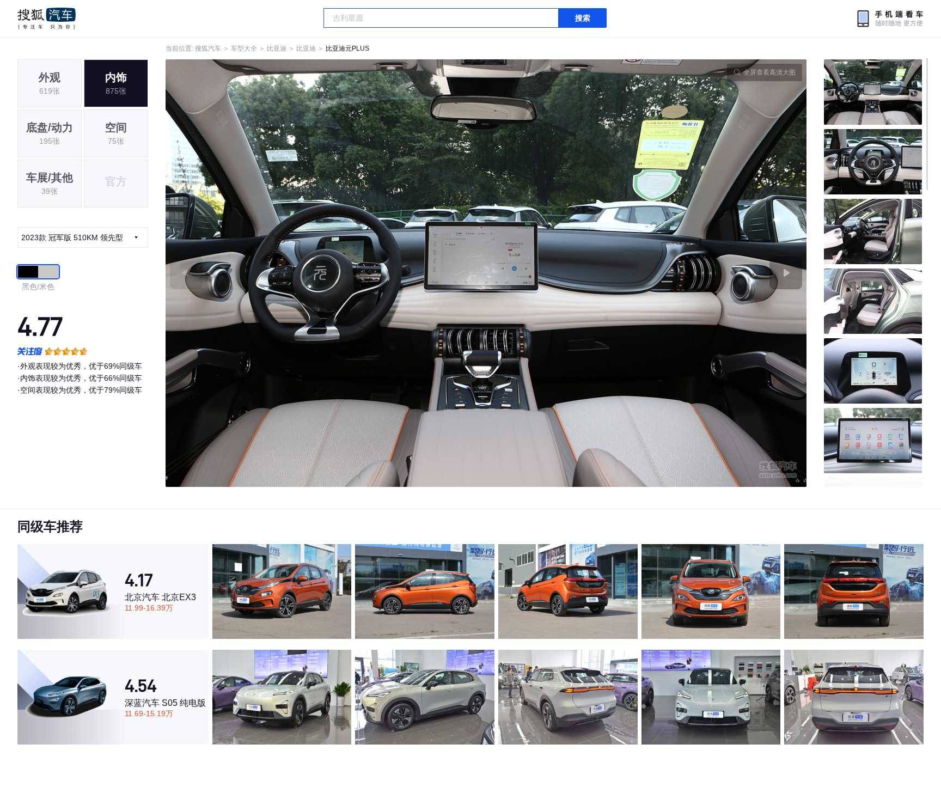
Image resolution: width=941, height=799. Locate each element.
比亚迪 (276, 48)
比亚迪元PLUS (347, 48)
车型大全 (244, 48)
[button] (326, 273)
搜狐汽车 (46, 18)
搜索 (582, 18)
